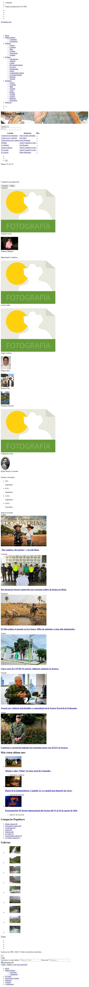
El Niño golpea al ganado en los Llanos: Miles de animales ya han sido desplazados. (38, 629)
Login (3, 964)
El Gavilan (5, 150)
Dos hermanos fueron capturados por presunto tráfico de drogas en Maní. (34, 589)
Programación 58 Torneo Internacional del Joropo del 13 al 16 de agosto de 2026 (41, 810)
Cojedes (12, 94)
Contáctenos (9, 984)
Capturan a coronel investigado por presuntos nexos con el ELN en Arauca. (34, 748)
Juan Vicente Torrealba (27, 135)
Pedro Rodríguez (25, 152)
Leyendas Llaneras (12, 838)
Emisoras (8, 102)
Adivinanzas (14, 59)
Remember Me (8, 962)
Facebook (5, 186)
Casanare (13, 47)
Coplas (12, 63)
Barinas (12, 93)
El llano (8, 57)
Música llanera (10, 37)
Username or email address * (11, 960)
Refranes (13, 77)
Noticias (8, 43)
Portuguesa (13, 100)
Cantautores (14, 41)
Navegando (13, 53)
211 (6, 160)
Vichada (12, 51)
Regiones (8, 81)
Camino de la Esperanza (9, 135)
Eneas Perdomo (25, 140)
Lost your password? (20, 964)
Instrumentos (14, 69)
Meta (11, 49)
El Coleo (13, 67)
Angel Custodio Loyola (28, 143)
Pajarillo (4, 143)
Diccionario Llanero (13, 826)
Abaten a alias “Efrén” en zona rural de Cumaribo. (28, 771)
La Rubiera (5, 145)
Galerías (8, 982)
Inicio (7, 35)
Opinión (12, 55)
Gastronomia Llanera (17, 73)
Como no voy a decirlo (9, 138)
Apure (12, 91)
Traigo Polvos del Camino (10, 140)
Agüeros (12, 61)
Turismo (12, 79)
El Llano (8, 976)
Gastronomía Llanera (13, 836)
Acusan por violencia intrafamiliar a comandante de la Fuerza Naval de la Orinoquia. (39, 708)
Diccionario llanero (16, 65)
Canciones (13, 39)
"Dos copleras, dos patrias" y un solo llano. (20, 550)
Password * (45, 960)
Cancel (9, 964)
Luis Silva (23, 138)
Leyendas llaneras (16, 75)
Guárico (12, 96)
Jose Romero (24, 145)
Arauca (12, 45)
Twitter (12, 186)
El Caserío (4, 152)
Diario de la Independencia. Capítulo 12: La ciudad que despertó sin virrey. (38, 790)
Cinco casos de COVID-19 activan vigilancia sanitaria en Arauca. (30, 669)
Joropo (12, 71)
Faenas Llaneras (6, 148)
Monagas (13, 98)
